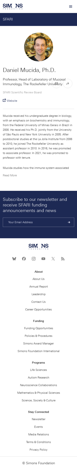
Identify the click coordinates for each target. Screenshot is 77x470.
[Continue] (69, 222)
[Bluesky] (14, 259)
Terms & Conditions (38, 442)
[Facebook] (24, 259)
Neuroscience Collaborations (38, 385)
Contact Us (38, 302)
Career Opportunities (38, 309)
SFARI (8, 19)
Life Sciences (38, 370)
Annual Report (38, 286)
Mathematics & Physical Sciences (38, 392)
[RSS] (63, 259)
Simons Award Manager (38, 343)
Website (12, 100)
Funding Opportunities (38, 328)
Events (38, 427)
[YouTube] (43, 259)
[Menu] (70, 6)
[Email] (56, 83)
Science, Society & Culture (39, 400)
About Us (38, 279)
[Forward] (67, 83)
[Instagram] (34, 259)
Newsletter (38, 419)
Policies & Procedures (38, 336)
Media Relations (38, 434)
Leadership (39, 294)
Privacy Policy (38, 449)
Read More (10, 175)
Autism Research (38, 377)
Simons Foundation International (39, 351)
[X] (53, 259)
